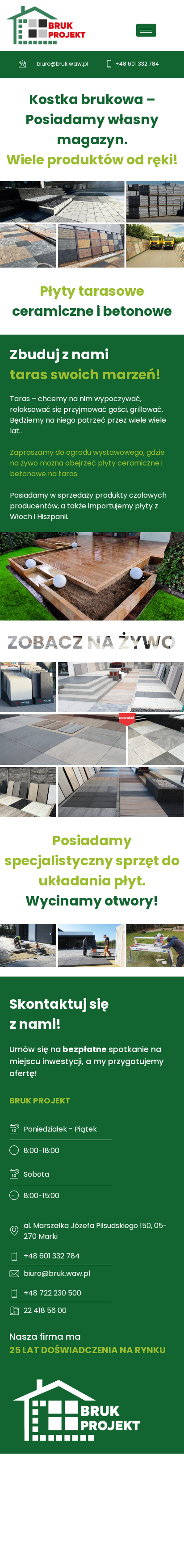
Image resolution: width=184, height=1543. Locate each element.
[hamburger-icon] (146, 30)
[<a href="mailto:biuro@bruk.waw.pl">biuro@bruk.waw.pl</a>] (22, 63)
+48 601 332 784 (137, 63)
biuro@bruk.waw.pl (62, 63)
